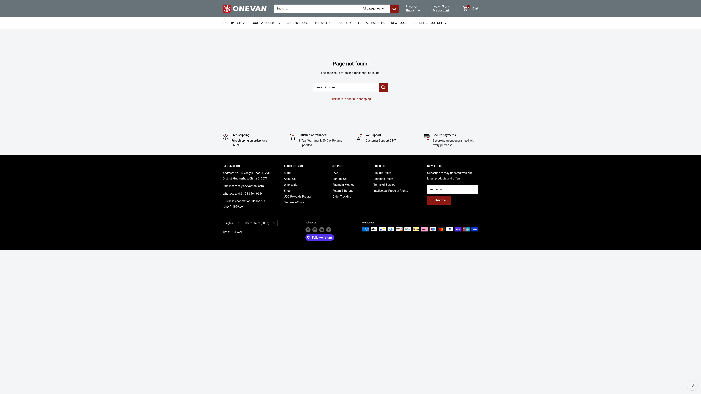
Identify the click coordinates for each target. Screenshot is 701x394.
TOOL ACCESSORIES (371, 23)
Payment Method (343, 184)
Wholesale (290, 184)
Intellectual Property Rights (391, 190)
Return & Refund (342, 190)
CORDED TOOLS (297, 23)
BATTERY (345, 23)
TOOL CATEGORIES (263, 23)
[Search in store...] (383, 87)
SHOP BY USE (232, 23)
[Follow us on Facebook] (308, 229)
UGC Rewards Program (298, 196)
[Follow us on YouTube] (321, 229)
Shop (287, 190)
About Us (290, 179)
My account (441, 10)
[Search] (394, 9)
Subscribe (439, 200)
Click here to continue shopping (350, 99)
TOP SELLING (323, 23)
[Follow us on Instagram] (314, 229)
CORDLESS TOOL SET (428, 23)
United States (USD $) (257, 223)
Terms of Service (384, 184)
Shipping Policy (384, 179)
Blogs (287, 173)
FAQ (335, 173)
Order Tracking (341, 196)
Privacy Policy (383, 173)
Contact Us (339, 179)
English (229, 223)
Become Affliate (294, 202)
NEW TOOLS (399, 23)
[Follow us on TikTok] (328, 229)
